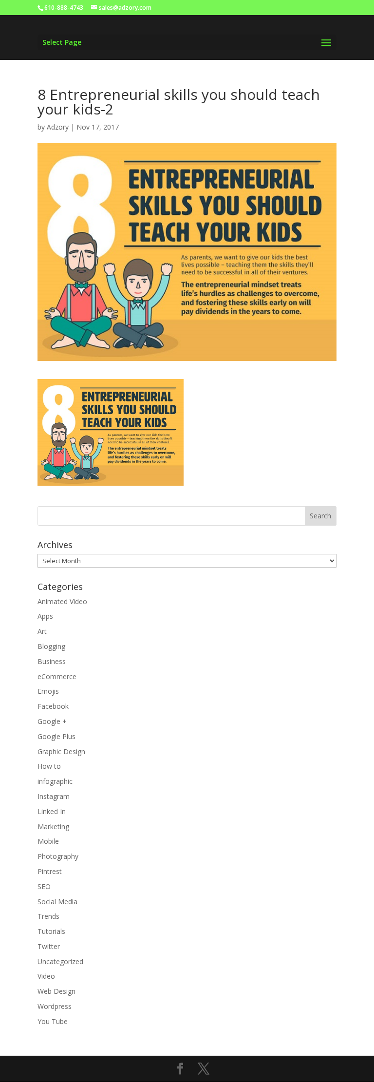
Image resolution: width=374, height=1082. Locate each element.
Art (42, 631)
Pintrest (49, 871)
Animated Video (62, 601)
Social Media (57, 901)
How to (49, 766)
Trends (48, 916)
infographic (55, 781)
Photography (57, 856)
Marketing (53, 826)
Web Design (56, 991)
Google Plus (56, 736)
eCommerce (56, 676)
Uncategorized (60, 961)
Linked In (51, 811)
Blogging (51, 646)
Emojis (48, 691)
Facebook (53, 706)
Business (51, 661)
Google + (52, 721)
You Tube (52, 1021)
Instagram (53, 796)
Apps (45, 616)
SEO (44, 886)
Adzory (58, 127)
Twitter (48, 946)
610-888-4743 (63, 7)
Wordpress (54, 1006)
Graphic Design (61, 751)
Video (46, 976)
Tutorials (51, 931)
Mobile (48, 841)
